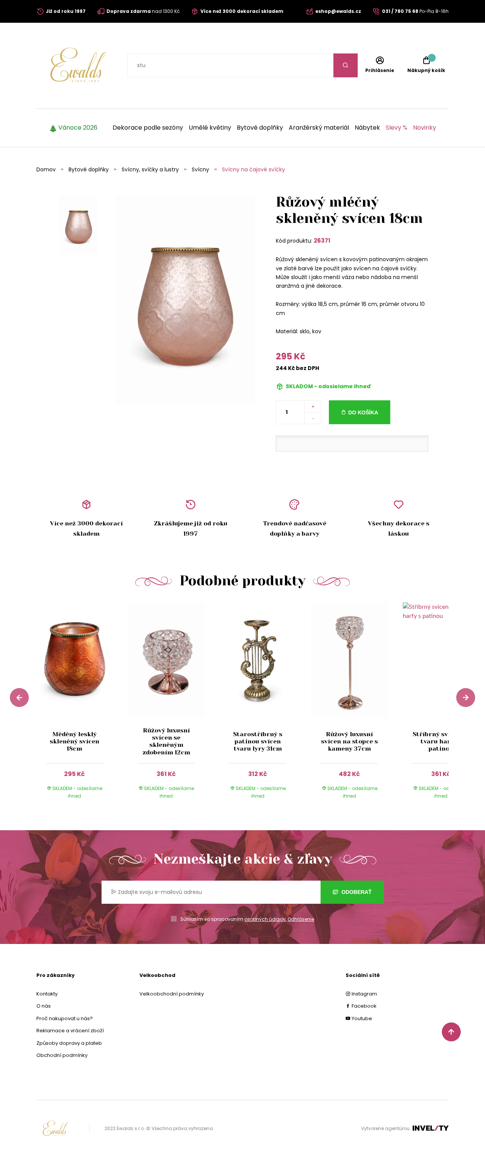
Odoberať (356, 892)
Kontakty (47, 993)
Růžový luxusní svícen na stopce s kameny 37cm (349, 741)
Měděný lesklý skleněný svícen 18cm (74, 741)
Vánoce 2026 (77, 128)
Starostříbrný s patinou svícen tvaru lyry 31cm (257, 741)
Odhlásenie (301, 919)
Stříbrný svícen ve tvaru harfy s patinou (441, 741)
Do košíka (363, 412)
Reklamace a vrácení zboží (70, 1030)
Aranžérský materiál (319, 128)
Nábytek (367, 128)
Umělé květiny (210, 128)
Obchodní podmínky (62, 1055)
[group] (82, 707)
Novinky (424, 128)
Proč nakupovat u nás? (64, 1018)
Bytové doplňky (260, 128)
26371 (322, 241)
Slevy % (396, 128)
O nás (43, 1006)
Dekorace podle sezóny (148, 128)
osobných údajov (265, 919)
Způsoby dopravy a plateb (69, 1043)
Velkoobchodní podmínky (171, 993)
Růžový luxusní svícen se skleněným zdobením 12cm (166, 741)
